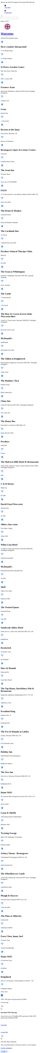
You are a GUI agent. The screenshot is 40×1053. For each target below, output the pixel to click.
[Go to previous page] (1, 16)
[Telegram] (6, 1052)
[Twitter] (4, 1052)
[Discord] (2, 1052)
